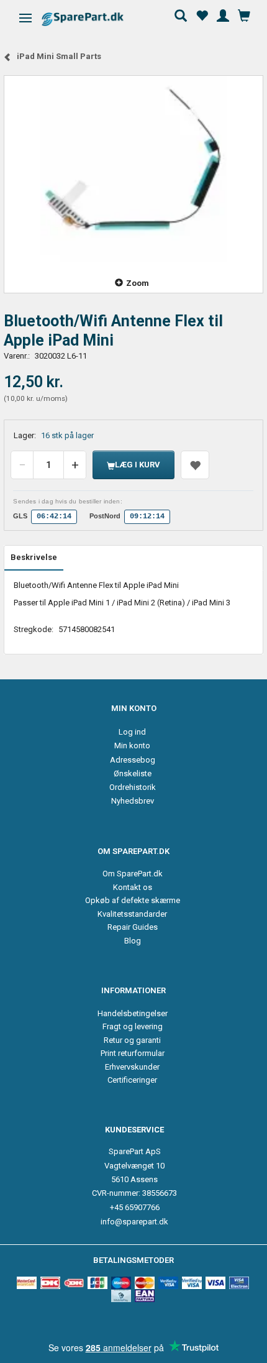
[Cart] (244, 14)
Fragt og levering (132, 1026)
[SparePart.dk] (93, 19)
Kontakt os (132, 887)
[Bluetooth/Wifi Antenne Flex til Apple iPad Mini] (133, 169)
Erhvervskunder (132, 1067)
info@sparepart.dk (134, 1221)
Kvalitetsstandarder (132, 914)
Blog (132, 940)
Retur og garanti (132, 1040)
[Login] (223, 14)
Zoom (137, 283)
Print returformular (133, 1053)
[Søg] (181, 14)
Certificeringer (132, 1080)
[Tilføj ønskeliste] (195, 465)
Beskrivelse (34, 557)
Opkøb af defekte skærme (132, 900)
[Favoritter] (202, 14)
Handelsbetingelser (132, 1013)
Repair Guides (132, 927)
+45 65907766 (135, 1207)
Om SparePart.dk (132, 873)
